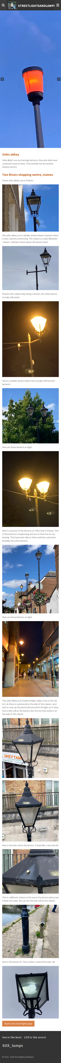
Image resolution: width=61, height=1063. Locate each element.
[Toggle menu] (57, 5)
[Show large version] (30, 207)
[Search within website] (3, 5)
